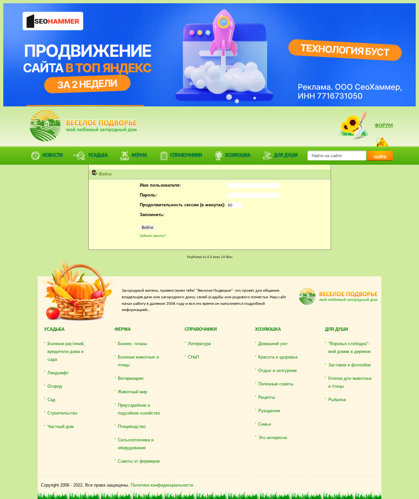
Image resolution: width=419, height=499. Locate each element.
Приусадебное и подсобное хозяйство (139, 409)
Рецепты (266, 397)
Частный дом (60, 426)
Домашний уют (273, 343)
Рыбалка (337, 399)
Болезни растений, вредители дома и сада (66, 351)
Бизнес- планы (132, 343)
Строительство (62, 413)
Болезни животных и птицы (138, 361)
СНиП (193, 357)
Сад (51, 399)
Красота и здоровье (278, 357)
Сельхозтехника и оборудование (136, 443)
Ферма (123, 329)
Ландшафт (58, 372)
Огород (54, 386)
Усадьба (54, 329)
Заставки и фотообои (349, 364)
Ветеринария (130, 378)
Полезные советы (275, 383)
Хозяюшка (268, 329)
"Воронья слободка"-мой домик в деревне (349, 347)
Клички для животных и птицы (350, 382)
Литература (199, 343)
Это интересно (272, 437)
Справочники (201, 329)
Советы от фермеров (139, 461)
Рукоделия (269, 410)
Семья (264, 424)
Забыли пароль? (153, 235)
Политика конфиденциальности (162, 485)
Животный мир (132, 391)
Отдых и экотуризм (277, 370)
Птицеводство (132, 426)
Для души (336, 329)
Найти (380, 157)
